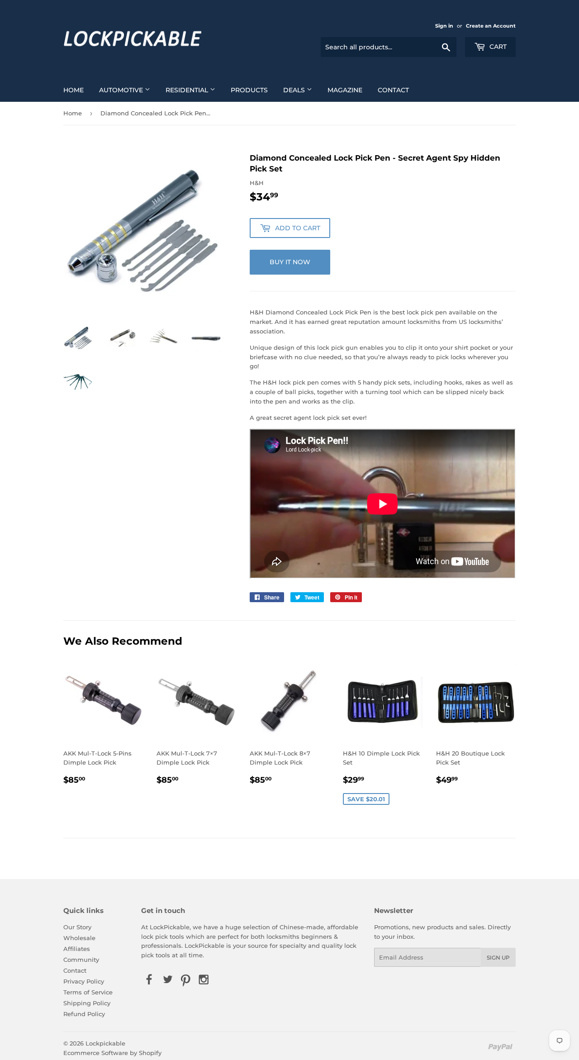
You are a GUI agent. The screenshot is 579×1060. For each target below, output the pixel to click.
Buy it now (290, 262)
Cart (497, 47)
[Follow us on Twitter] (167, 980)
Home (73, 90)
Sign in (444, 26)
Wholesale (79, 937)
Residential (188, 90)
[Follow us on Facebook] (149, 980)
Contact (393, 90)
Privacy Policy (83, 981)
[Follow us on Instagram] (204, 980)
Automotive (122, 90)
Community (81, 959)
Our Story (77, 927)
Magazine (344, 90)
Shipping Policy (86, 1003)
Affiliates (76, 948)
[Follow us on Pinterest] (185, 980)
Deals (295, 90)
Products (249, 90)
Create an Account (491, 26)
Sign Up (498, 957)
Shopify (150, 1052)
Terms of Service (88, 992)
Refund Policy (84, 1013)
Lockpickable (105, 1043)
